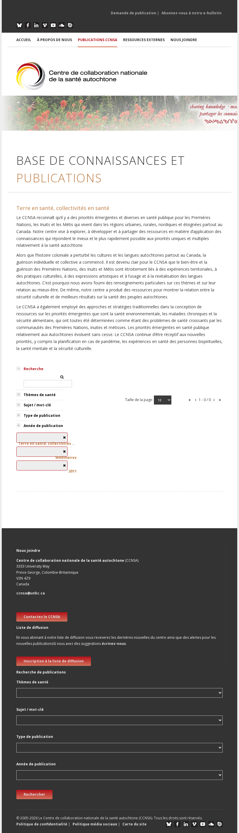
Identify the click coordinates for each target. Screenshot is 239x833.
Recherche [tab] (33, 368)
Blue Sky (19, 25)
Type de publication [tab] (42, 415)
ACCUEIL (23, 39)
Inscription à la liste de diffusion (54, 661)
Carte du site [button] (134, 824)
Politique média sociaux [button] (95, 824)
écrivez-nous (114, 643)
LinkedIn (36, 25)
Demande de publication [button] (133, 12)
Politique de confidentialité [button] (42, 824)
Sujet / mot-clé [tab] (37, 404)
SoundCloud (62, 25)
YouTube (53, 25)
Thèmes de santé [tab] (40, 394)
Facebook (28, 25)
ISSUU (70, 25)
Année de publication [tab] (43, 425)
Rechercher (34, 794)
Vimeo (45, 25)
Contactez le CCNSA (42, 616)
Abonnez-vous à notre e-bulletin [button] (191, 12)
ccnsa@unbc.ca (30, 593)
